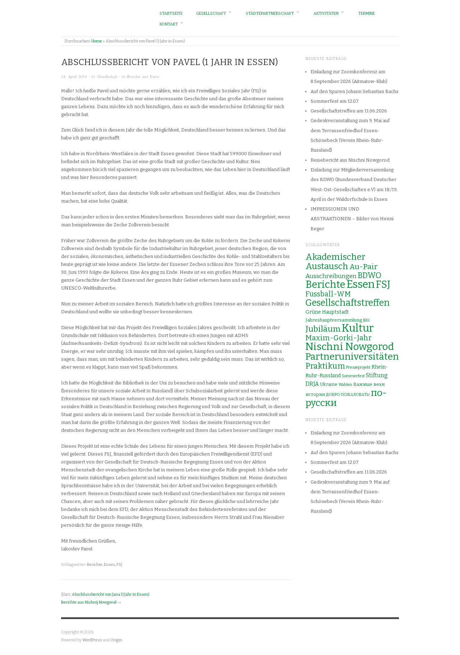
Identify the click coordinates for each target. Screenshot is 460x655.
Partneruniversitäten (352, 356)
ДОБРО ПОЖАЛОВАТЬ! (348, 394)
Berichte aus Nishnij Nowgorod (88, 602)
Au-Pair (363, 266)
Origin (116, 640)
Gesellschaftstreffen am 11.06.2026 (348, 111)
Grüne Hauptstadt (327, 312)
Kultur (358, 328)
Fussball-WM (328, 294)
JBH (366, 320)
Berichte (94, 564)
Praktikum (325, 366)
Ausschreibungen (330, 276)
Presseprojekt (358, 367)
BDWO (369, 275)
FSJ (119, 564)
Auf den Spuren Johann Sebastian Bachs (354, 91)
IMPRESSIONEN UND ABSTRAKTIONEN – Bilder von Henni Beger (352, 218)
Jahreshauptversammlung (333, 320)
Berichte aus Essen (143, 76)
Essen (109, 564)
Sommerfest (353, 376)
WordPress (92, 640)
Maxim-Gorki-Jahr (338, 338)
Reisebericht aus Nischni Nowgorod (350, 160)
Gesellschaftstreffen (347, 302)
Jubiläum (323, 329)
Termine (366, 13)
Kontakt (169, 24)
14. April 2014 (74, 76)
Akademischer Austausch (335, 261)
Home (96, 41)
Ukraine (328, 384)
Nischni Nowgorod (349, 346)
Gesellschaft (211, 13)
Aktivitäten (326, 13)
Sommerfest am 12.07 (334, 101)
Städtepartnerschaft (270, 13)
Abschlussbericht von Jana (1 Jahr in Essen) (111, 594)
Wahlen (345, 384)
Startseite (171, 13)
